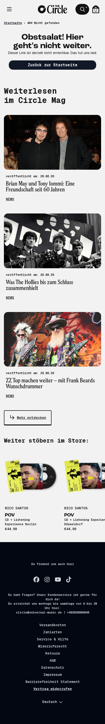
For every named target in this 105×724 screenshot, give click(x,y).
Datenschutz (52, 667)
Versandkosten (52, 625)
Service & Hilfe (52, 639)
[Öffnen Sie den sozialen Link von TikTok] (68, 579)
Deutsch (49, 702)
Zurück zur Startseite (52, 65)
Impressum (52, 675)
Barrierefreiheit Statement (52, 682)
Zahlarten (52, 632)
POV (10, 515)
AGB (53, 660)
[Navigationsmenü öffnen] (9, 9)
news (10, 199)
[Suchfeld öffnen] (82, 9)
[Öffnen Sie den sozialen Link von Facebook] (36, 579)
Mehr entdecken (31, 418)
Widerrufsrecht (52, 646)
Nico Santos (16, 508)
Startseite (13, 23)
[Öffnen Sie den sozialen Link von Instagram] (47, 579)
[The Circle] (52, 9)
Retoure (52, 653)
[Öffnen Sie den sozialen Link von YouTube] (57, 579)
